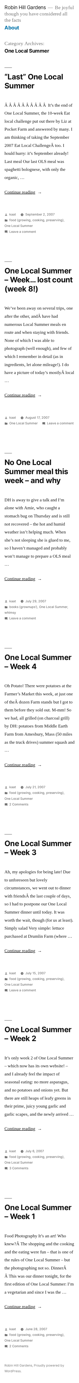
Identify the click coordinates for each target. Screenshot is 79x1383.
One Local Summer (18, 226)
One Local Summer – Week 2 (37, 1034)
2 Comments (18, 804)
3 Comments (18, 1168)
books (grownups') (23, 607)
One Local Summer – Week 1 (37, 1212)
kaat (12, 214)
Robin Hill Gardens (25, 7)
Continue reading (23, 192)
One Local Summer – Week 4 (37, 662)
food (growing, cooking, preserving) (36, 220)
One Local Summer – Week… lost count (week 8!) (38, 279)
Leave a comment (22, 232)
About (11, 28)
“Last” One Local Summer (33, 81)
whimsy (10, 613)
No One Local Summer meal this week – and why (36, 471)
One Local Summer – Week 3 (37, 848)
